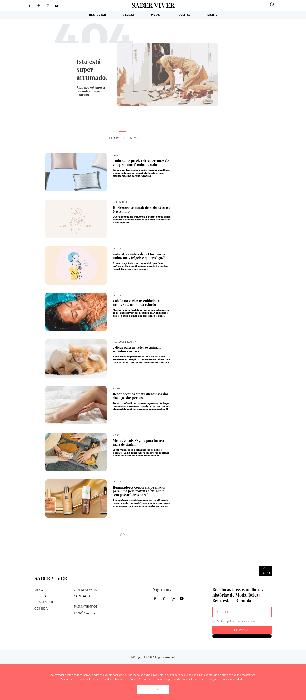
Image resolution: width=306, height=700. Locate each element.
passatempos (86, 606)
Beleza (128, 14)
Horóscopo (84, 613)
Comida (41, 608)
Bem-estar (97, 14)
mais (211, 14)
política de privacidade (241, 621)
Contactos (84, 596)
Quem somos (85, 590)
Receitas (184, 14)
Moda (155, 14)
